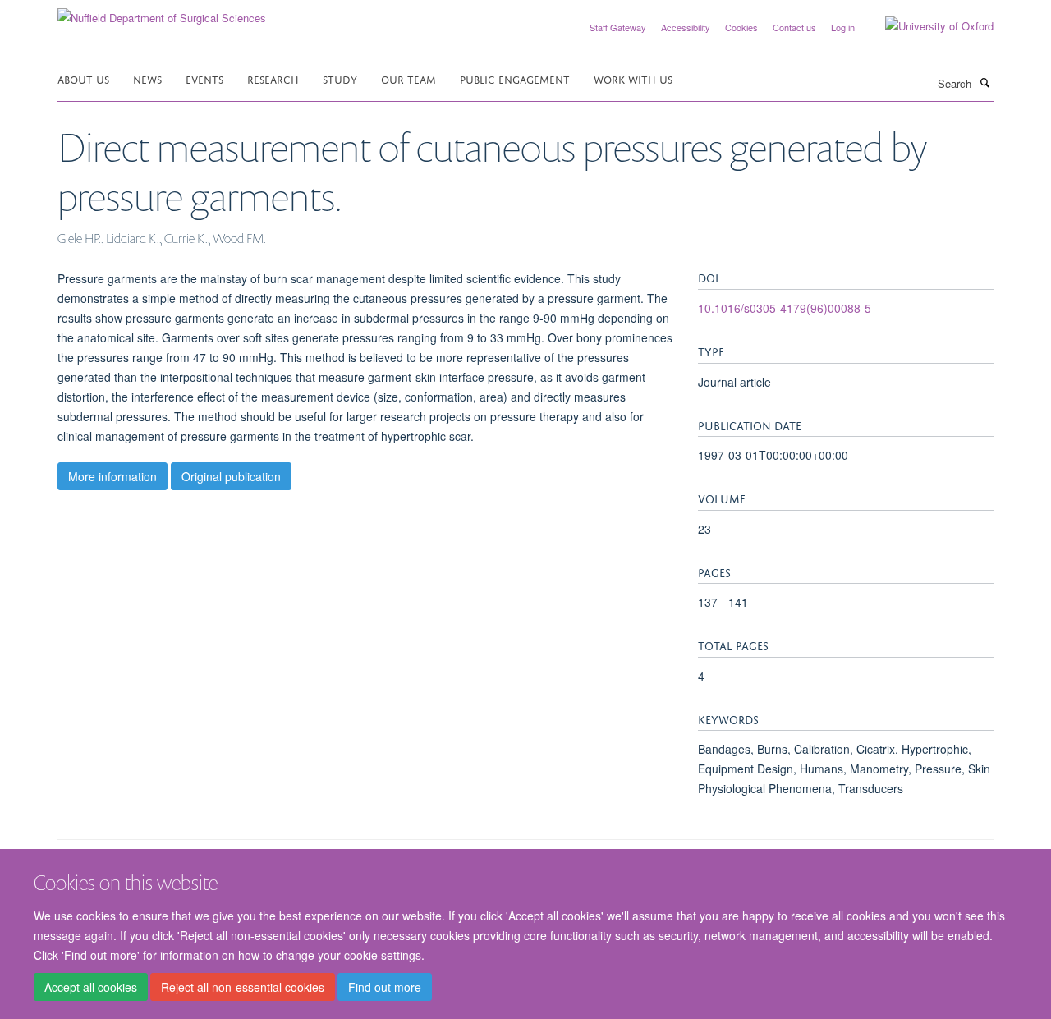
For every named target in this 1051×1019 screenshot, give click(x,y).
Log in (843, 27)
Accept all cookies (90, 987)
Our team (408, 78)
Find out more (384, 987)
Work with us (633, 78)
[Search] (984, 82)
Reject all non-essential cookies (242, 987)
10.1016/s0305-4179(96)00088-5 (784, 308)
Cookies (741, 27)
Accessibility (685, 27)
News (147, 78)
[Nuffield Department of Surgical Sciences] (161, 12)
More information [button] (112, 476)
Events (204, 78)
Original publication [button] (231, 476)
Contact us (794, 27)
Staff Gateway (618, 27)
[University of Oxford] (927, 26)
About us (83, 78)
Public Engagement (515, 78)
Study (340, 78)
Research (273, 78)
